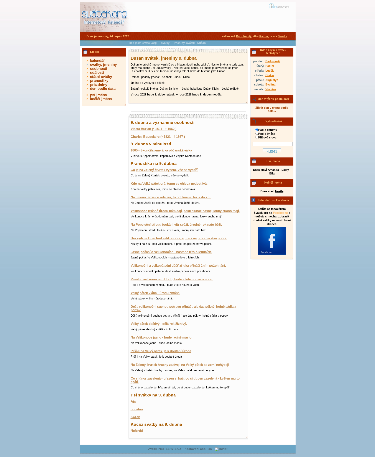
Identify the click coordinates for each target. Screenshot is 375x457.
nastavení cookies (198, 448)
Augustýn (271, 80)
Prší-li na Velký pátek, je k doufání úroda (161, 351)
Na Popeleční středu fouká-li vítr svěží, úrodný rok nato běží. (176, 224)
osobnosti (98, 69)
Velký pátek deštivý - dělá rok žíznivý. (159, 323)
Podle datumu (267, 130)
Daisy (285, 169)
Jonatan (137, 409)
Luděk (269, 70)
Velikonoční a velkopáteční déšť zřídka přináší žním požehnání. (178, 265)
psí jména (98, 95)
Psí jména (273, 161)
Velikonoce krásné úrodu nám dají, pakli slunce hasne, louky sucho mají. (185, 211)
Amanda (273, 169)
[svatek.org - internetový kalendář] (105, 31)
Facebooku (280, 212)
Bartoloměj (272, 61)
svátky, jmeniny (103, 64)
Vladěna (270, 89)
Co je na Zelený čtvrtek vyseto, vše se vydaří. (164, 170)
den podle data (102, 89)
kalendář (97, 61)
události (97, 73)
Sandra (282, 36)
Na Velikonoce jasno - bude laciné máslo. (161, 337)
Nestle (279, 191)
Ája (133, 401)
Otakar (269, 75)
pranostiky (99, 81)
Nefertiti (137, 430)
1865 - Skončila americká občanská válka (161, 150)
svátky (165, 42)
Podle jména (266, 133)
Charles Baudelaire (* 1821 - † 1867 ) (158, 136)
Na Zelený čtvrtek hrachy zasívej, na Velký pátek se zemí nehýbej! (180, 365)
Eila (272, 173)
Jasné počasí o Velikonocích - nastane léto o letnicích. (171, 252)
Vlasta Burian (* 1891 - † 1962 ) (153, 129)
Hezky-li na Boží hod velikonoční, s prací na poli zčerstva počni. (179, 238)
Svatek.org (149, 42)
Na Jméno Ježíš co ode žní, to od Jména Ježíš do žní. (171, 197)
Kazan (135, 417)
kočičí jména (101, 99)
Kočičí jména (273, 182)
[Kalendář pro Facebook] (272, 254)
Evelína (270, 84)
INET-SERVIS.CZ (169, 448)
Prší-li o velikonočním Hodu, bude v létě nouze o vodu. (172, 279)
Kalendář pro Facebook (273, 200)
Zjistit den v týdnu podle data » (271, 109)
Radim (269, 65)
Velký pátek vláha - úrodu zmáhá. (155, 293)
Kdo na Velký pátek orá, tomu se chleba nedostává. (169, 183)
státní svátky (101, 77)
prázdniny (98, 85)
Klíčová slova (267, 137)
